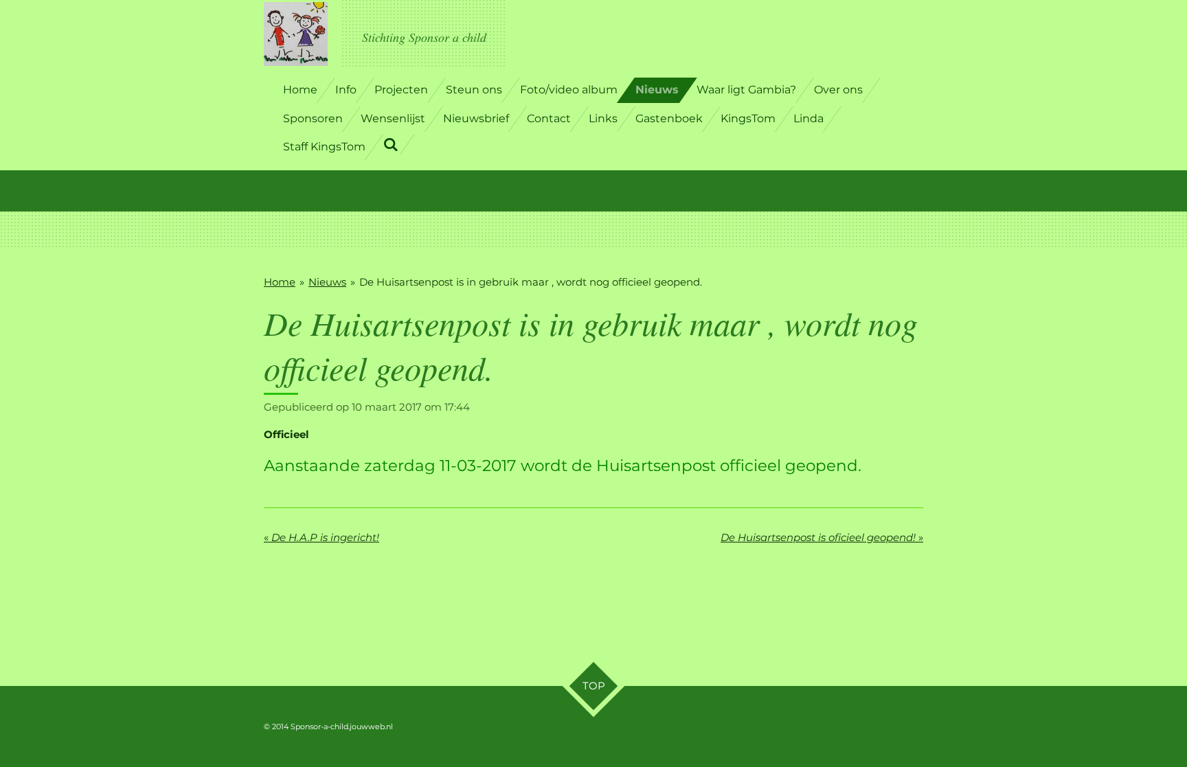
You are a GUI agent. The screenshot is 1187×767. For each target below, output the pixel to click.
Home (279, 281)
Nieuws (327, 281)
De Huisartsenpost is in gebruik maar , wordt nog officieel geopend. (530, 281)
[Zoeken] (390, 144)
